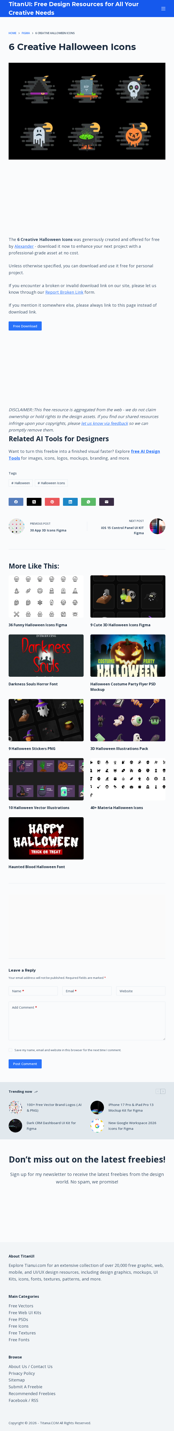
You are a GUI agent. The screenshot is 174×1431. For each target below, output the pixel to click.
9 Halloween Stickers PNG (32, 748)
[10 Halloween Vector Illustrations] (46, 779)
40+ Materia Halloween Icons (116, 807)
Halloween (20, 483)
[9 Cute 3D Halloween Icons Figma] (127, 596)
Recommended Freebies (32, 1393)
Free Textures (22, 1333)
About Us (18, 1366)
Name (18, 991)
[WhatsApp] (88, 502)
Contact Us (42, 1366)
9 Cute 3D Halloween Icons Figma (120, 624)
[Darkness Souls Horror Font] (46, 655)
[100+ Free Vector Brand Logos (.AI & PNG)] (15, 1107)
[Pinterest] (52, 502)
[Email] (106, 502)
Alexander (24, 246)
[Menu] (163, 9)
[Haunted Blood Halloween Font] (46, 838)
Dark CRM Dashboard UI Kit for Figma (51, 1125)
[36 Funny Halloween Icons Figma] (46, 596)
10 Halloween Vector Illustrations (39, 807)
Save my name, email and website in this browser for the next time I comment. (67, 1050)
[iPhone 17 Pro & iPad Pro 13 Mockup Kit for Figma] (97, 1107)
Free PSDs (18, 1319)
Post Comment (25, 1063)
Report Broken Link (64, 292)
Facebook (18, 1400)
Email (71, 991)
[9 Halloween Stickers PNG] (46, 720)
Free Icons (19, 1326)
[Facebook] (16, 502)
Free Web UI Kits (25, 1312)
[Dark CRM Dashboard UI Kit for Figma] (15, 1126)
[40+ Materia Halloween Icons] (127, 779)
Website (126, 991)
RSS (34, 1400)
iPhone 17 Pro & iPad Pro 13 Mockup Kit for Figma (131, 1107)
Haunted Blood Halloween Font (37, 866)
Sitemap (17, 1380)
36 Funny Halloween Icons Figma (38, 624)
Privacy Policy (22, 1373)
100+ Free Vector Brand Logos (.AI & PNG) (54, 1107)
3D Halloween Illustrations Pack (119, 748)
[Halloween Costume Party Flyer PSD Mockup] (127, 655)
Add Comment (24, 1007)
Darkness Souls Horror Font (33, 684)
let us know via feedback (104, 423)
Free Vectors (21, 1305)
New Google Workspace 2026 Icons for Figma (132, 1125)
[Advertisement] (87, 197)
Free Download (25, 326)
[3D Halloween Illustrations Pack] (127, 720)
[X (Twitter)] (34, 502)
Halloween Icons (51, 483)
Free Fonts (19, 1339)
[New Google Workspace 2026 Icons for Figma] (97, 1126)
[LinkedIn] (70, 502)
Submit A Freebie (25, 1386)
